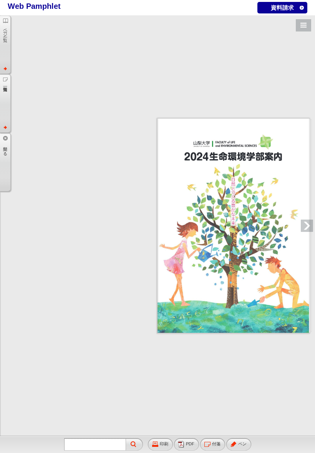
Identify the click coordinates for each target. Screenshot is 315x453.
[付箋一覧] (5, 103)
